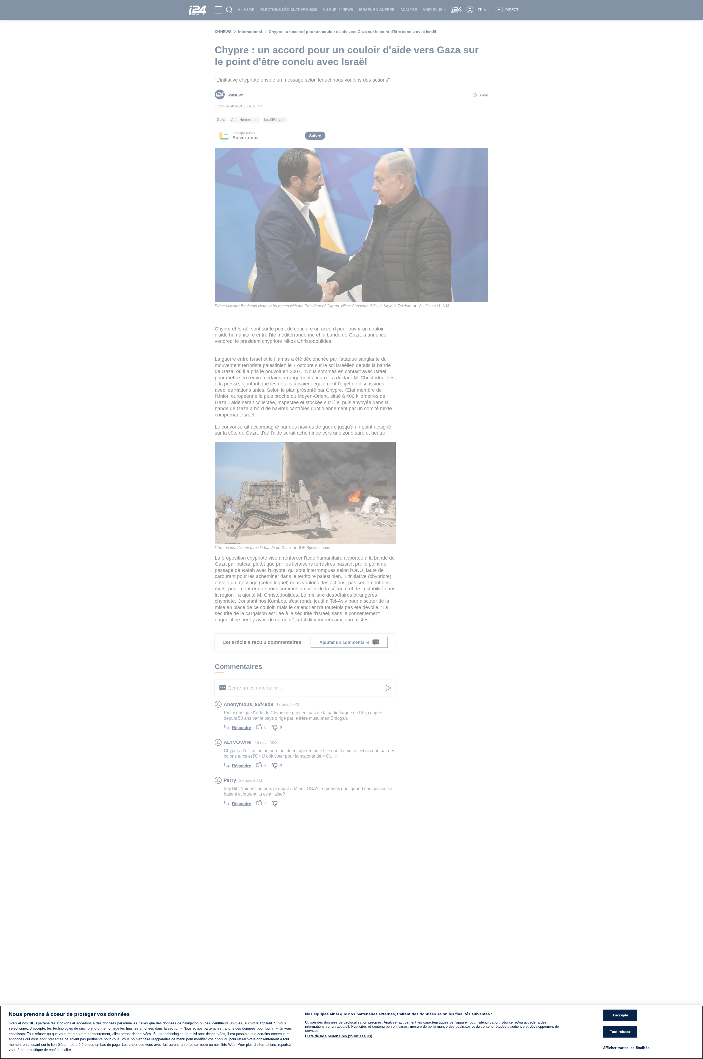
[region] (351, 1032)
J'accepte (620, 1015)
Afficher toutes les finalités (626, 1048)
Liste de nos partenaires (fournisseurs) (338, 1036)
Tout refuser (620, 1032)
